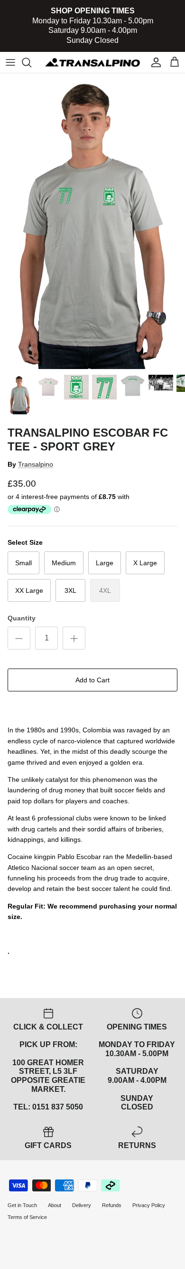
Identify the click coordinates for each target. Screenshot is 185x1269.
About (54, 1205)
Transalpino (35, 464)
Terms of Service (27, 1217)
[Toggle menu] (10, 62)
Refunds (111, 1205)
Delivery (81, 1205)
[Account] (153, 62)
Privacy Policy (148, 1205)
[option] (92, 221)
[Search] (31, 62)
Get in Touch (22, 1205)
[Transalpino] (92, 62)
